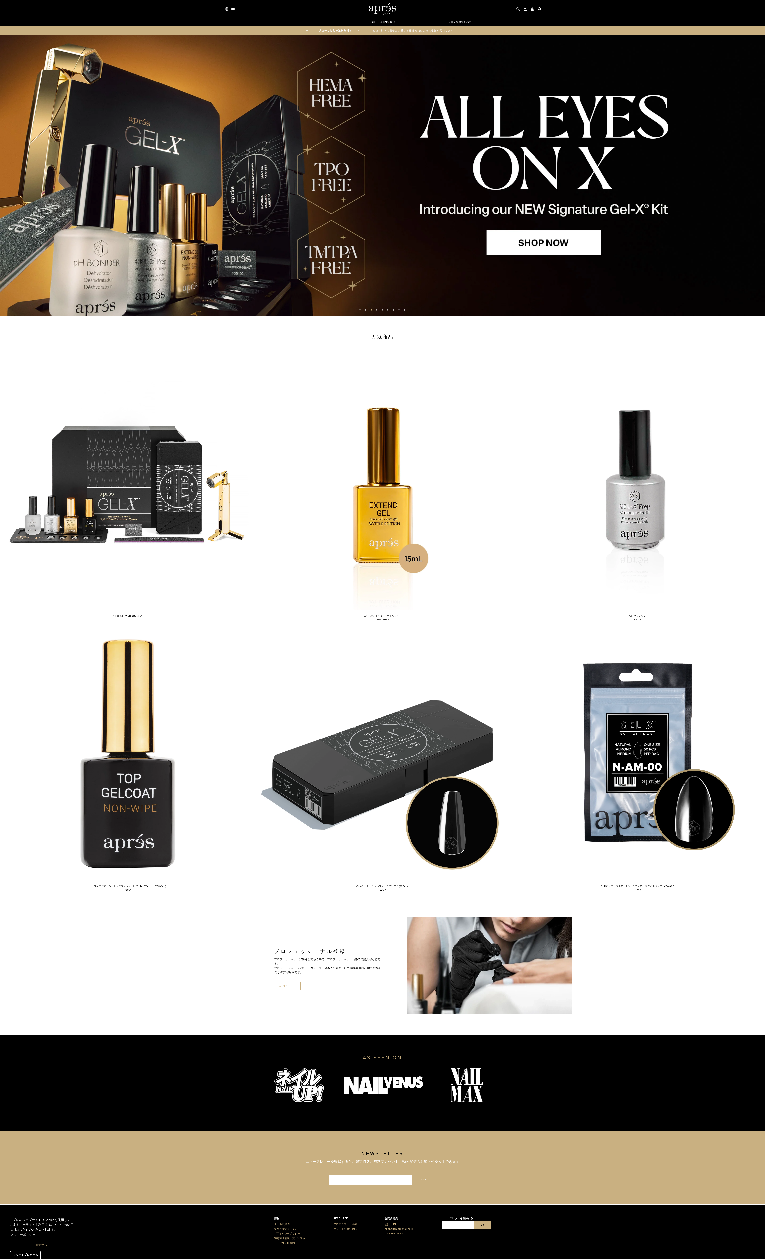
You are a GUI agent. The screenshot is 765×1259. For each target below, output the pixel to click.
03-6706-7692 (394, 1249)
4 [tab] (377, 326)
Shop (304, 22)
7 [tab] (394, 326)
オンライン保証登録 (345, 1244)
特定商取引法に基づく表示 (289, 1254)
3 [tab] (371, 326)
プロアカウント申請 (345, 1240)
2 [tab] (366, 326)
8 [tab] (399, 326)
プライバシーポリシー (287, 1249)
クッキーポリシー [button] (23, 1234)
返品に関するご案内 (285, 1244)
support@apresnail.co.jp (399, 1244)
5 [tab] (382, 326)
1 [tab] (360, 326)
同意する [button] (41, 1245)
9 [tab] (405, 326)
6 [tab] (388, 326)
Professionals (381, 22)
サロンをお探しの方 (460, 22)
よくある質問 (282, 1240)
